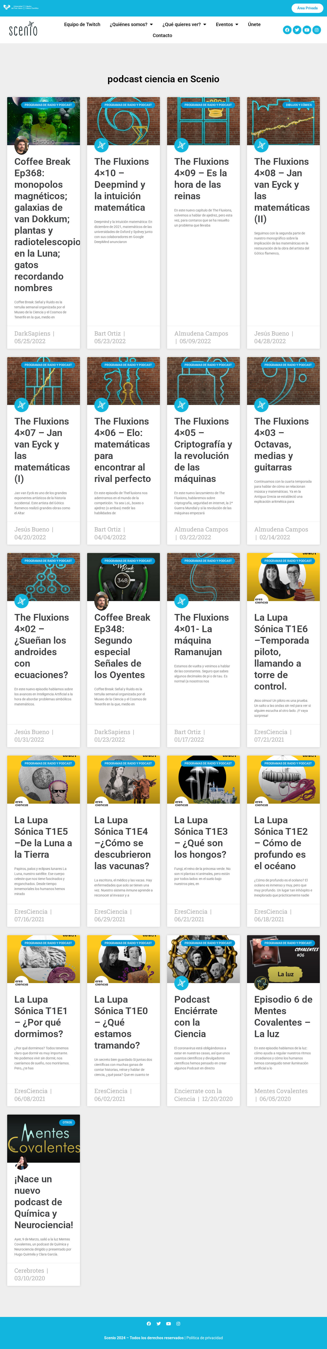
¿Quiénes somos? (128, 24)
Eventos (224, 24)
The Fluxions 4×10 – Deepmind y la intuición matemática (121, 184)
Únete (254, 24)
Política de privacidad (204, 1338)
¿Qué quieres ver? (182, 24)
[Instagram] (316, 30)
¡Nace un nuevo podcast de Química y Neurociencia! (43, 1202)
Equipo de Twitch (82, 24)
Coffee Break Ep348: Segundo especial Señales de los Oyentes (122, 646)
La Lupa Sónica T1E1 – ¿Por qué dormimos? (41, 1016)
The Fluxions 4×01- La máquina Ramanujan (201, 635)
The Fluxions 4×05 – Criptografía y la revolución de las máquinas (203, 450)
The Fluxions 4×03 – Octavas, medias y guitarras (281, 444)
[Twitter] (297, 30)
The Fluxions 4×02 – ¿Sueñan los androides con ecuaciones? (41, 646)
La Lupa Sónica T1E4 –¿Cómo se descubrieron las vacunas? (122, 843)
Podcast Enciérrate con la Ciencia (196, 1016)
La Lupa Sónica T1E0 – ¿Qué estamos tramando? (121, 1022)
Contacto (162, 35)
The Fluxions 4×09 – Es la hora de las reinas (201, 179)
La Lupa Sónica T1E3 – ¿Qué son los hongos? (201, 837)
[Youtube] (307, 30)
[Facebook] (287, 30)
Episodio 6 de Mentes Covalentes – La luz (283, 1016)
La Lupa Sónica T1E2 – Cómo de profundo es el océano (281, 843)
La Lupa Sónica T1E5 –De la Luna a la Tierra (43, 837)
